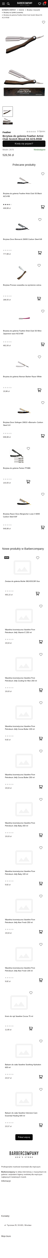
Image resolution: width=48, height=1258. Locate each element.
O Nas (3, 1184)
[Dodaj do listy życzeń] (43, 22)
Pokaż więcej (24, 1137)
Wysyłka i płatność (8, 1192)
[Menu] (3, 3)
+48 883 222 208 (11, 1222)
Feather (7, 132)
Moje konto (5, 1240)
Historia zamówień (8, 1244)
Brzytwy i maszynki (33, 10)
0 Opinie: (41, 131)
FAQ (3, 1200)
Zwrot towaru (6, 1196)
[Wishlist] (42, 173)
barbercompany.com (12, 1232)
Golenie (21, 10)
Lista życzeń (6, 1247)
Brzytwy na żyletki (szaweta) (13, 12)
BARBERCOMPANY (9, 10)
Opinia (4, 1211)
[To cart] (43, 207)
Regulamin (5, 1207)
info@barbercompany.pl (14, 1228)
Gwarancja (5, 1188)
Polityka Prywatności (9, 1204)
